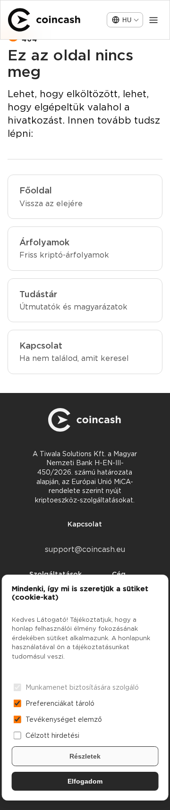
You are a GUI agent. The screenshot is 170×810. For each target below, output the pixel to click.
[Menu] (153, 19)
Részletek (85, 756)
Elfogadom (85, 781)
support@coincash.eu (85, 549)
